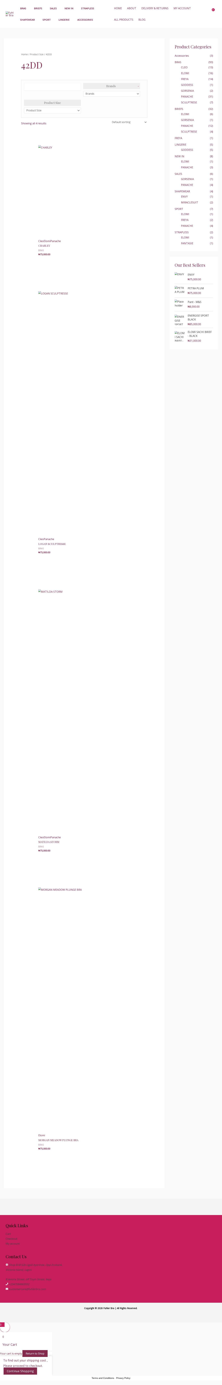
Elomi (47, 241)
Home (118, 8)
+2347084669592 (19, 1284)
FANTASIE (187, 243)
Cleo (41, 241)
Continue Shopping (20, 1371)
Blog (141, 19)
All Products (123, 19)
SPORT (47, 19)
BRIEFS (38, 8)
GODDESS (187, 85)
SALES (53, 8)
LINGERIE (64, 19)
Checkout (11, 1239)
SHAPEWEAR (27, 19)
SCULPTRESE (189, 102)
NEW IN (69, 8)
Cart (8, 1234)
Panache (55, 241)
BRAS (23, 8)
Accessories (85, 19)
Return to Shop (35, 1353)
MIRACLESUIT (189, 202)
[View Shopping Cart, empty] (213, 13)
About (131, 8)
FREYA (185, 79)
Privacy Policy (123, 1378)
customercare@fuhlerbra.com (27, 1289)
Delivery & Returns (154, 8)
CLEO (184, 67)
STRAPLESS (87, 8)
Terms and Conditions (103, 1378)
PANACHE (187, 96)
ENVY (184, 196)
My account (182, 8)
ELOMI (185, 73)
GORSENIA (187, 91)
